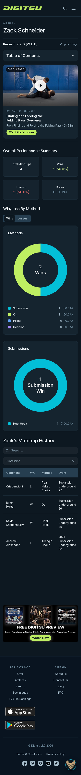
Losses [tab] (23, 218)
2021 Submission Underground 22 (66, 542)
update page (70, 44)
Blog (61, 686)
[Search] (65, 8)
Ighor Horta (10, 504)
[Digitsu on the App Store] (20, 711)
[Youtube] (48, 763)
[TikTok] (56, 763)
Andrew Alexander (13, 543)
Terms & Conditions (29, 754)
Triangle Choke (45, 543)
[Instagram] (40, 763)
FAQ (61, 692)
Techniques (20, 692)
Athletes (8, 22)
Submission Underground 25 (66, 522)
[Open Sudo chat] (70, 764)
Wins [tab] (9, 218)
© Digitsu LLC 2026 (40, 745)
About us (61, 673)
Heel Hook (45, 522)
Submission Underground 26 (66, 504)
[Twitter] (32, 763)
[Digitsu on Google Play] (20, 725)
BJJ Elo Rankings (20, 698)
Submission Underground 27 (66, 486)
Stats (20, 673)
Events (20, 686)
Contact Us (60, 680)
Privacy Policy (55, 754)
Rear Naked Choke (45, 486)
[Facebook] (24, 763)
